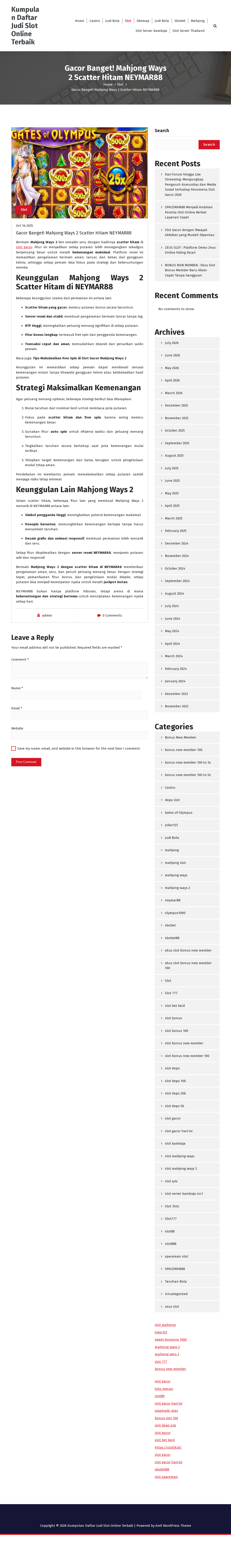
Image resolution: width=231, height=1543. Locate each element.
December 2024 (176, 543)
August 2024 (174, 593)
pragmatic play (166, 1411)
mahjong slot (175, 863)
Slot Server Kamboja (151, 31)
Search (162, 130)
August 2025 (174, 456)
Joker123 (171, 825)
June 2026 (172, 355)
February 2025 (175, 531)
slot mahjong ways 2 (181, 1169)
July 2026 (172, 343)
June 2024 (172, 619)
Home (79, 21)
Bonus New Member (180, 737)
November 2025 (176, 418)
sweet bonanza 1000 (171, 1339)
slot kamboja (175, 1143)
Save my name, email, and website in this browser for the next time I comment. (79, 748)
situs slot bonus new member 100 (188, 965)
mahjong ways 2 (177, 888)
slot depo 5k (174, 1106)
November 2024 (177, 556)
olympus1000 (175, 913)
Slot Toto (172, 1206)
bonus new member (170, 1369)
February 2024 (176, 669)
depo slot (172, 800)
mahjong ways (176, 875)
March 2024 (174, 656)
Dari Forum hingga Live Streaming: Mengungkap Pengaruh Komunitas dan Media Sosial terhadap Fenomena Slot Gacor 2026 (190, 184)
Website (17, 728)
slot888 (170, 1244)
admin (47, 615)
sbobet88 (172, 938)
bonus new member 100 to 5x (188, 775)
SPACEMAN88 (175, 1269)
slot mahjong (165, 1325)
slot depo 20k (175, 1093)
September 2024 (177, 581)
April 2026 (172, 380)
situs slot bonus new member (188, 950)
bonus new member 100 (183, 750)
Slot (128, 21)
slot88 (170, 1231)
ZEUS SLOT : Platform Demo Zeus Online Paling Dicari (190, 250)
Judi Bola (112, 21)
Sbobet (179, 21)
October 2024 (175, 568)
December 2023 (176, 694)
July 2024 (172, 606)
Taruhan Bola (176, 1281)
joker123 (161, 1332)
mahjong (172, 850)
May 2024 (172, 631)
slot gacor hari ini (178, 1131)
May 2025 (172, 493)
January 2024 (175, 681)
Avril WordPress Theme (173, 1526)
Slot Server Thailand (189, 31)
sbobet (170, 925)
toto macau (164, 1389)
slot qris (171, 1181)
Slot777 (171, 1219)
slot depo (172, 1068)
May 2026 (172, 368)
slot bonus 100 (176, 1031)
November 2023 (176, 706)
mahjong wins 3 (167, 1354)
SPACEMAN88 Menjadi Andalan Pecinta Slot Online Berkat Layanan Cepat (189, 212)
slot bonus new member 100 (187, 1056)
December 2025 (176, 405)
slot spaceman (166, 1477)
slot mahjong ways (179, 1156)
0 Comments (112, 615)
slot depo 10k (175, 1081)
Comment (20, 659)
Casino (95, 21)
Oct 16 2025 (24, 226)
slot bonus (173, 1018)
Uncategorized (176, 1294)
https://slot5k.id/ (168, 1447)
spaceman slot (176, 1256)
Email (16, 708)
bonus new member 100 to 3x (188, 762)
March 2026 (173, 393)
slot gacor (24, 247)
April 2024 (172, 644)
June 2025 (172, 481)
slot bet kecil (175, 1006)
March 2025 (173, 518)
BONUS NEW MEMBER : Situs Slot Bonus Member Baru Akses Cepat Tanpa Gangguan (190, 270)
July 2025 (171, 468)
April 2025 (172, 506)
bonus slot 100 (166, 1418)
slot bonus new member (184, 1043)
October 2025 (175, 430)
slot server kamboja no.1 (184, 1194)
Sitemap (143, 21)
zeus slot (172, 1307)
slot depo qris (165, 1425)
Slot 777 (171, 993)
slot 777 (161, 1362)
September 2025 (177, 443)
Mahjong (198, 21)
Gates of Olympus (178, 813)
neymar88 (172, 900)
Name (17, 688)
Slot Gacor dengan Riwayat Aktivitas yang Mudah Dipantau (190, 232)
